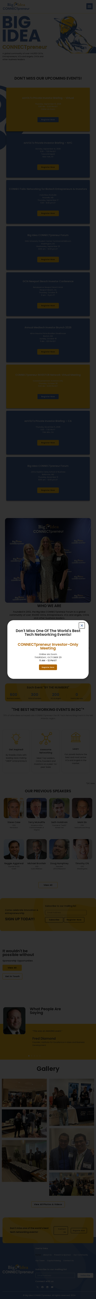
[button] (82, 625)
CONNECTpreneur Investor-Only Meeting (48, 646)
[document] (48, 649)
